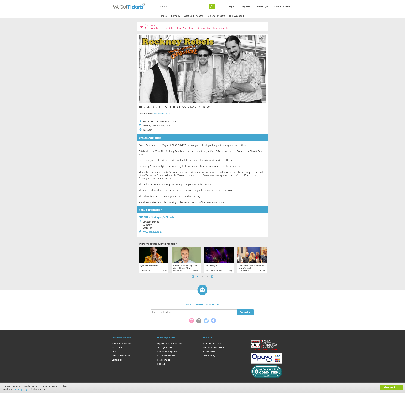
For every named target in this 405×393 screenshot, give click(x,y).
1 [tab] (197, 276)
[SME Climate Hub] (266, 377)
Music (164, 15)
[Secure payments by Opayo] (266, 362)
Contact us (117, 359)
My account (117, 347)
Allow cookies (391, 387)
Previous (193, 276)
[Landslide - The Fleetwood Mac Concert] (252, 254)
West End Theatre (193, 15)
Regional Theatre (216, 15)
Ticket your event (282, 6)
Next (212, 276)
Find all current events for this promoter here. (207, 28)
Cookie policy (208, 355)
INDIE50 (161, 363)
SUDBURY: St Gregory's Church (156, 217)
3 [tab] (207, 276)
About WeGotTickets (212, 343)
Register (245, 6)
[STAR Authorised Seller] (264, 350)
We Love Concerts (163, 113)
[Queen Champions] (153, 254)
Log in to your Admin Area (169, 343)
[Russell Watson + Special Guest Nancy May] (186, 254)
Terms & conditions (121, 355)
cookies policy (20, 389)
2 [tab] (202, 276)
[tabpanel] (153, 259)
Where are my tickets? (122, 343)
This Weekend (236, 15)
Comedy (175, 15)
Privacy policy (208, 351)
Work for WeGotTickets (213, 347)
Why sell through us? (167, 351)
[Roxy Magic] (219, 254)
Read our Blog (163, 359)
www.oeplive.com (152, 231)
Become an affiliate (166, 355)
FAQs (114, 351)
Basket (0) (262, 6)
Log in (231, 6)
